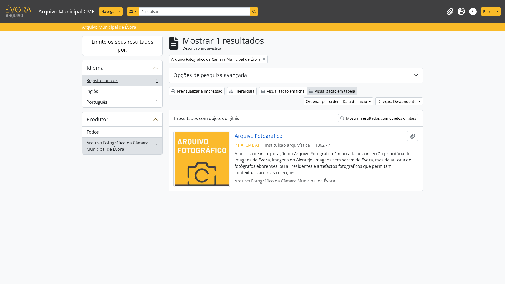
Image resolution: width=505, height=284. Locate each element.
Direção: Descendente (397, 101)
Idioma (95, 67)
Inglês (122, 92)
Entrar (489, 11)
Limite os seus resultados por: (122, 45)
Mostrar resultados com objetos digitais (380, 118)
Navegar (109, 11)
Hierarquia (244, 91)
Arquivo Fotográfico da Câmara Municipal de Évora (122, 146)
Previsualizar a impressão (199, 91)
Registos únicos (122, 82)
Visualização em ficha (285, 91)
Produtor (97, 119)
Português (122, 103)
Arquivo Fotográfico (258, 136)
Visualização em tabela (334, 91)
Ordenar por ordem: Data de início (337, 101)
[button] (450, 11)
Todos (93, 132)
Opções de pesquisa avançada (210, 75)
